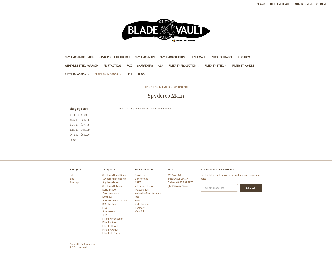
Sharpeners (145, 65)
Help (130, 74)
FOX (129, 65)
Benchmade (198, 57)
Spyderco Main (145, 57)
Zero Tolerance (222, 57)
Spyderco (140, 175)
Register (312, 4)
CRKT (138, 182)
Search (261, 4)
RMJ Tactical (112, 65)
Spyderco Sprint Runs (79, 57)
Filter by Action (76, 74)
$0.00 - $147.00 (78, 115)
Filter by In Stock (107, 74)
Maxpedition (142, 189)
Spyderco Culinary (172, 57)
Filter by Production (183, 65)
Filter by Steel (215, 65)
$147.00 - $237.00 (80, 120)
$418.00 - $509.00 (80, 134)
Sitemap (74, 182)
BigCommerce (88, 244)
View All (139, 211)
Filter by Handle (243, 65)
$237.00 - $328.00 (80, 124)
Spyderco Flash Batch (115, 57)
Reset (73, 139)
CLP (160, 65)
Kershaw (244, 57)
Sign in (299, 4)
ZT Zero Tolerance (145, 186)
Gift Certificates (280, 4)
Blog (141, 74)
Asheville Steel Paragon (81, 65)
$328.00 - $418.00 (80, 129)
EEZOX (139, 200)
